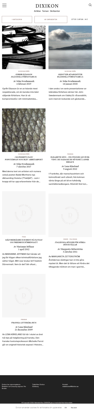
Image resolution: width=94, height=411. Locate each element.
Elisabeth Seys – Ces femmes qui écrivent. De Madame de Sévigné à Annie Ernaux (70, 159)
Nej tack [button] (74, 408)
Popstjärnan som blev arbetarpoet (24, 158)
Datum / (81, 19)
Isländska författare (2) (70, 75)
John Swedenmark (25, 81)
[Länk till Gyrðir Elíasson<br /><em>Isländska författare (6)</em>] (24, 47)
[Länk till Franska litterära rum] (24, 295)
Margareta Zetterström (72, 249)
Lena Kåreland (72, 166)
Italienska (73, 239)
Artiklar (37, 11)
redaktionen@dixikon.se (70, 386)
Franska (70, 154)
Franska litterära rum (23, 323)
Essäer (65, 239)
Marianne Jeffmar (25, 246)
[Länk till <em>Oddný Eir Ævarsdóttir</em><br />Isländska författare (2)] (70, 47)
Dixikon (47, 6)
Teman (45, 11)
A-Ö (86, 19)
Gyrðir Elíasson (24, 75)
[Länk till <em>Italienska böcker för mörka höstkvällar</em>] (70, 215)
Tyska (24, 237)
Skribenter (55, 11)
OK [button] (66, 408)
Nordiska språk (23, 71)
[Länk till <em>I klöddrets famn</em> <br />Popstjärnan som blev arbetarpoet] (24, 130)
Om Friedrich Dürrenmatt (23, 241)
